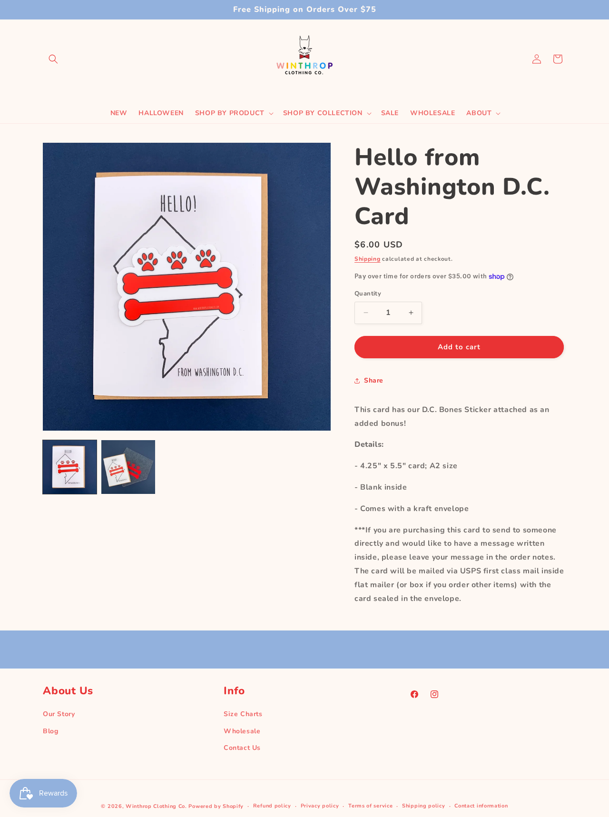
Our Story (59, 714)
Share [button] (373, 380)
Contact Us (242, 747)
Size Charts (243, 714)
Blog (50, 730)
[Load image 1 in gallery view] (70, 467)
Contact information (481, 805)
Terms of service (370, 805)
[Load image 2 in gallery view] (128, 467)
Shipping (367, 259)
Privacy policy (320, 805)
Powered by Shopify (216, 806)
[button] (53, 59)
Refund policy (272, 805)
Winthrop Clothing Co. (156, 806)
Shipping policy (423, 805)
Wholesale (242, 730)
